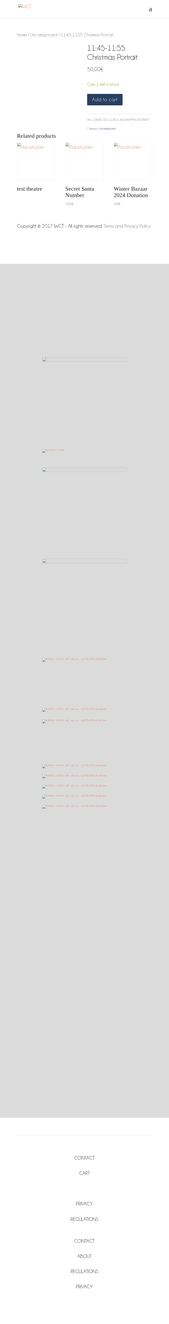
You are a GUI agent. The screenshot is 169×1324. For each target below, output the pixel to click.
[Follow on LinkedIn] (93, 1301)
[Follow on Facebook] (80, 1187)
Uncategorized (43, 34)
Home (22, 34)
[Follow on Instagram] (88, 1187)
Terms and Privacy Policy (127, 226)
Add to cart (105, 99)
